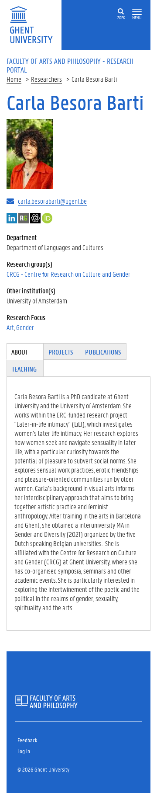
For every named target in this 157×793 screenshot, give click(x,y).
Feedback (27, 740)
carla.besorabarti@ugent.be (52, 200)
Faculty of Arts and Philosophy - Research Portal (70, 65)
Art (10, 327)
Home (14, 78)
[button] (137, 12)
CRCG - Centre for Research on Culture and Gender (68, 273)
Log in (23, 751)
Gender (25, 327)
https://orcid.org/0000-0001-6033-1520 (47, 218)
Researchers (46, 78)
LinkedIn (12, 218)
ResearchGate (23, 218)
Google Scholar (35, 218)
